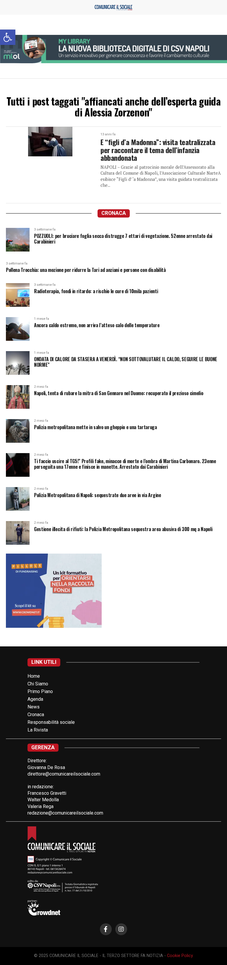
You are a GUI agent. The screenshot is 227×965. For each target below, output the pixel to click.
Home (33, 676)
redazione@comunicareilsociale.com (65, 813)
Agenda (35, 699)
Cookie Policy (180, 955)
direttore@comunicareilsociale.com (63, 774)
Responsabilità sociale (51, 722)
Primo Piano (40, 691)
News (33, 707)
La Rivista (37, 730)
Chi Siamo (37, 684)
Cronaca (35, 714)
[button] (7, 37)
